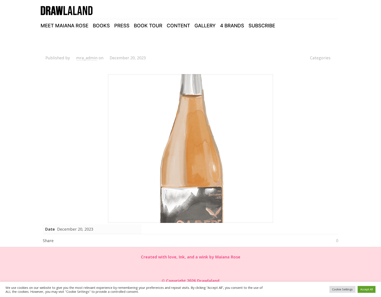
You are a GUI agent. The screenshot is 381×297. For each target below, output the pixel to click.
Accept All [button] (366, 289)
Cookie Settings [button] (342, 289)
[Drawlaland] (67, 10)
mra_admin (86, 57)
